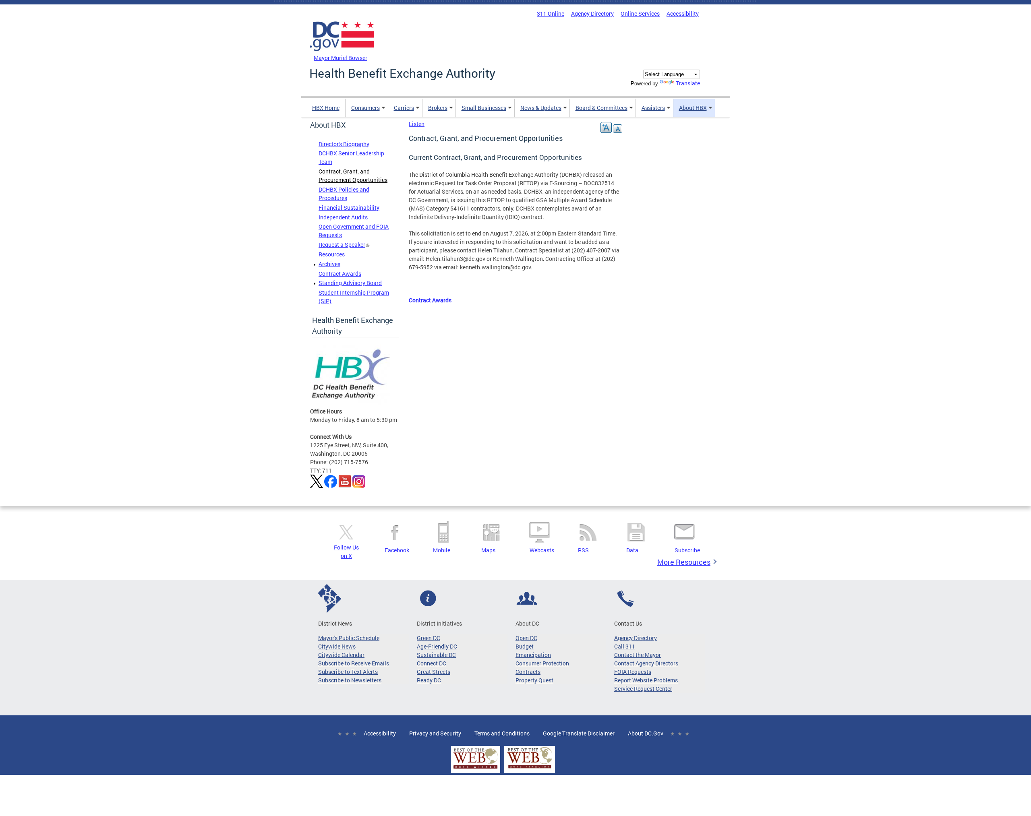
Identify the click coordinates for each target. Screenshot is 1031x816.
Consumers (365, 108)
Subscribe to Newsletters (349, 680)
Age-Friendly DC (437, 646)
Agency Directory (592, 13)
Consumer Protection (542, 663)
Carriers (404, 108)
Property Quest (534, 680)
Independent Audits (343, 217)
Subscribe (687, 550)
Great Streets (433, 672)
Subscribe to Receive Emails (353, 663)
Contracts (528, 672)
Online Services (640, 13)
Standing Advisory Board (350, 283)
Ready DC (429, 680)
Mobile (441, 550)
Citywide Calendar (341, 655)
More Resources (683, 562)
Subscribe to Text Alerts (348, 672)
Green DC (428, 638)
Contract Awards (340, 273)
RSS (583, 550)
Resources (332, 254)
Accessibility (683, 13)
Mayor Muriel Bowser (340, 58)
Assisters (653, 108)
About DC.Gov (645, 733)
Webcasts (542, 550)
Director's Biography (344, 144)
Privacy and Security (435, 733)
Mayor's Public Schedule (348, 638)
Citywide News (337, 646)
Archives (329, 264)
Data (632, 550)
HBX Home (326, 108)
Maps (488, 550)
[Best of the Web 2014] (475, 769)
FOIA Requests (632, 672)
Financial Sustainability (349, 207)
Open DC (526, 638)
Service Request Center (643, 688)
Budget (525, 646)
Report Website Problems (646, 680)
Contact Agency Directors (646, 663)
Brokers (437, 108)
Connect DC (431, 663)
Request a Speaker (342, 244)
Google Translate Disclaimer (579, 733)
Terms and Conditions (502, 733)
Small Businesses (484, 108)
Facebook (397, 550)
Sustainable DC (436, 655)
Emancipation (533, 655)
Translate (688, 83)
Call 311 (624, 646)
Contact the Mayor (637, 655)
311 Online (550, 13)
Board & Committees (601, 108)
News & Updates (540, 108)
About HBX (693, 108)
